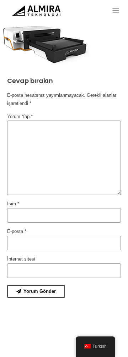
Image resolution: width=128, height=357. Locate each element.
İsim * (13, 203)
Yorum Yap (20, 116)
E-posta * (16, 231)
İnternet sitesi (21, 259)
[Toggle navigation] (115, 10)
